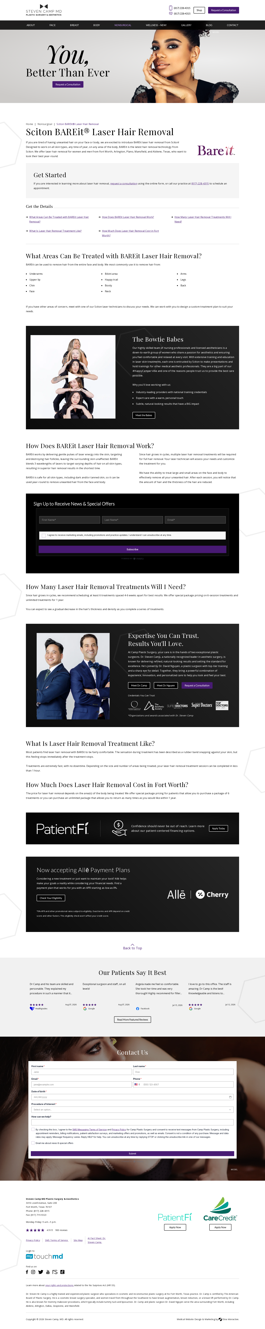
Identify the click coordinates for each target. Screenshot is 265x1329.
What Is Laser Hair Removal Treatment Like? (55, 231)
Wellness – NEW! (156, 25)
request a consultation (123, 183)
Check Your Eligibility (51, 897)
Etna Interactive (230, 1319)
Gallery (186, 25)
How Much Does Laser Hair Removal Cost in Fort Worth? (130, 233)
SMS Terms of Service (57, 1240)
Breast (74, 25)
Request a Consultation (223, 10)
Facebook (145, 1009)
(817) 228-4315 (182, 13)
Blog (209, 25)
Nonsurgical (123, 25)
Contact (232, 25)
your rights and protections (59, 1285)
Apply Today (218, 828)
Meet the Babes (144, 415)
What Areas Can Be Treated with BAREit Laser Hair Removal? (59, 219)
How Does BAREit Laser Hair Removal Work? (128, 217)
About (31, 25)
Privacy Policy (33, 1240)
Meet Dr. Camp (139, 685)
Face (53, 25)
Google (91, 1009)
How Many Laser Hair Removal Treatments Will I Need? (203, 219)
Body (96, 25)
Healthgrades (41, 1009)
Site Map (78, 1240)
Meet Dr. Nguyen (166, 685)
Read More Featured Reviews (132, 1019)
